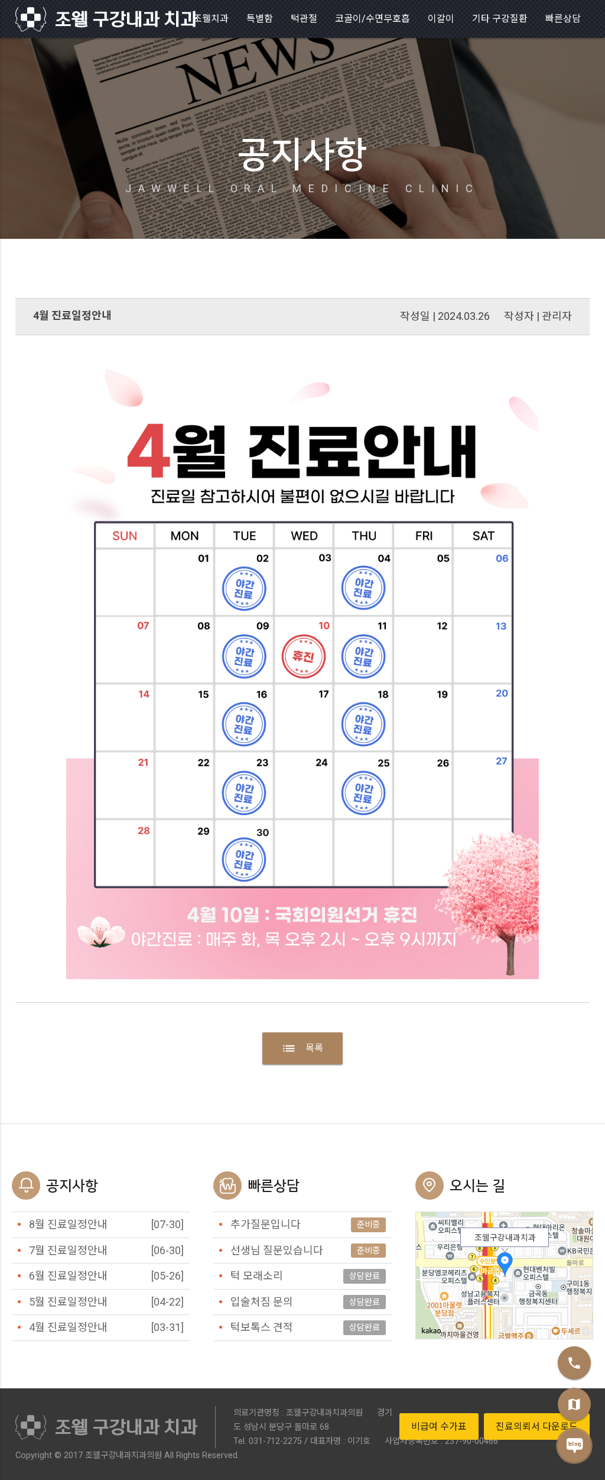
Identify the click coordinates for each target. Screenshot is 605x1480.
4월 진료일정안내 (68, 1327)
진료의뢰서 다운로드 (537, 1426)
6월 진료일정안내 (68, 1276)
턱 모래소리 (256, 1276)
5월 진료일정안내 (68, 1302)
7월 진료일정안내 (68, 1250)
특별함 (259, 18)
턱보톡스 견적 (261, 1327)
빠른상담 (563, 18)
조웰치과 (211, 18)
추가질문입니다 (265, 1224)
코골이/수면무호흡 (372, 18)
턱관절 (304, 18)
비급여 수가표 (439, 1426)
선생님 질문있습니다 (276, 1250)
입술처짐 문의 (261, 1302)
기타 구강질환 (500, 18)
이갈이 (441, 18)
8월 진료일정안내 (68, 1224)
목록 (302, 1048)
